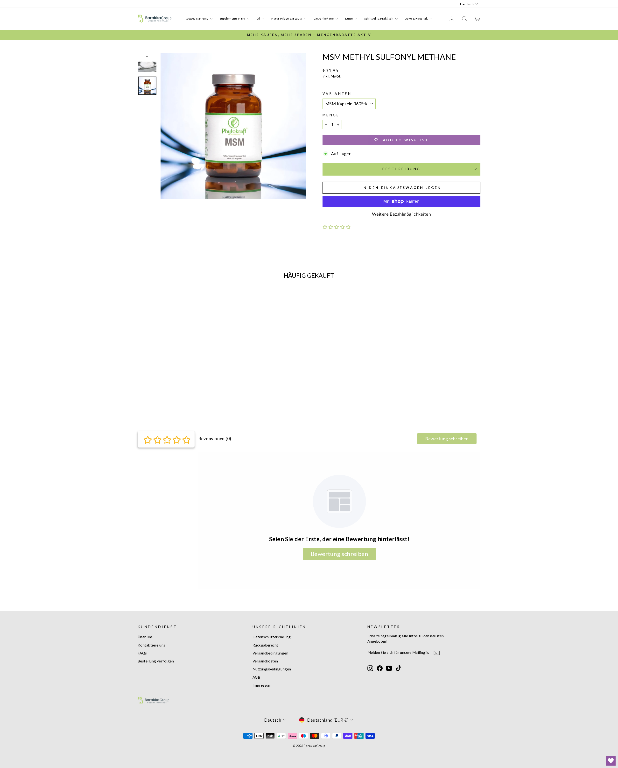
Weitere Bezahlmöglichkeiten (401, 214)
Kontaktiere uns (151, 645)
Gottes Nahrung (197, 18)
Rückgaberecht (265, 645)
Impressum (262, 685)
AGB (256, 677)
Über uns (145, 637)
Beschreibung (401, 169)
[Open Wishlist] (611, 761)
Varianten (337, 94)
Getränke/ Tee (324, 18)
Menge (331, 115)
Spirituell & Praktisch (379, 18)
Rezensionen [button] (214, 438)
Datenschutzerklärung (272, 637)
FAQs (142, 653)
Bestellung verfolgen (156, 661)
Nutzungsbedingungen (272, 669)
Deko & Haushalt (416, 18)
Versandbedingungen (270, 653)
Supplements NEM (233, 18)
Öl (258, 18)
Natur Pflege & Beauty (287, 18)
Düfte (349, 18)
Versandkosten (265, 661)
